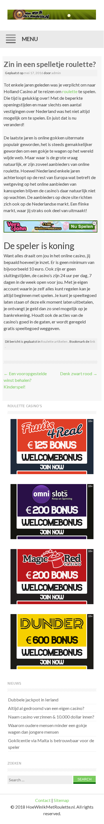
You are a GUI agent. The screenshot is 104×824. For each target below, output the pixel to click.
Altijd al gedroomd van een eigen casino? (46, 708)
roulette (69, 91)
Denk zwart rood (78, 373)
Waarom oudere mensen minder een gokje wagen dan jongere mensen (47, 728)
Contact (43, 800)
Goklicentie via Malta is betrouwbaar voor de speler (51, 744)
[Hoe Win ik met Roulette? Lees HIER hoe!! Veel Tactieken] (51, 15)
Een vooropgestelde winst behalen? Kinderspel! (25, 380)
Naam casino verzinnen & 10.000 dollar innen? (51, 716)
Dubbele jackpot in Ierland (33, 699)
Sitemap (61, 800)
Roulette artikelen (54, 341)
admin (56, 73)
